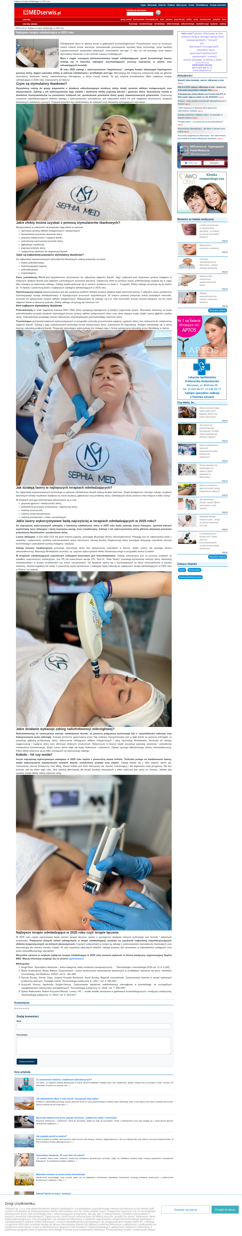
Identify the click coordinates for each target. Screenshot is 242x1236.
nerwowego (159, 24)
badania (214, 24)
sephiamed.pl (76, 958)
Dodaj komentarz (27, 1061)
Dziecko (162, 5)
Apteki (182, 570)
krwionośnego (145, 24)
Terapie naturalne (218, 5)
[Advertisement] (202, 601)
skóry (189, 19)
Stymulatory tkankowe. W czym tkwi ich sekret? (60, 1155)
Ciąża (143, 5)
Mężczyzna (181, 5)
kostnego (133, 24)
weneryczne (205, 19)
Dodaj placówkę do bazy (190, 577)
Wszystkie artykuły (217, 310)
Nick (19, 1021)
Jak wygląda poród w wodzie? (51, 1136)
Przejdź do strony (225, 1209)
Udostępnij (214, 163)
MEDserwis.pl (21, 28)
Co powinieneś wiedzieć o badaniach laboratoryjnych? (64, 1079)
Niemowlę (152, 5)
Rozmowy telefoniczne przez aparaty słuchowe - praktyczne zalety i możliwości (76, 1118)
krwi (162, 19)
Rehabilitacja (202, 5)
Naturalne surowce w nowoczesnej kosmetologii (60, 1174)
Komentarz (22, 1035)
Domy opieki (194, 570)
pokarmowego (187, 24)
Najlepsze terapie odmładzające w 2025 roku (32, 1)
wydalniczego (202, 24)
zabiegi (222, 24)
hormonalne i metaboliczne (145, 19)
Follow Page (192, 163)
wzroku (169, 19)
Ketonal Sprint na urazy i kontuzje (53, 1193)
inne (224, 19)
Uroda (191, 5)
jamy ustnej (126, 19)
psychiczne (179, 19)
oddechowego (172, 24)
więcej (180, 83)
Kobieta (171, 5)
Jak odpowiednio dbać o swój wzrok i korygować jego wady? (67, 1098)
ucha (195, 19)
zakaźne (216, 19)
